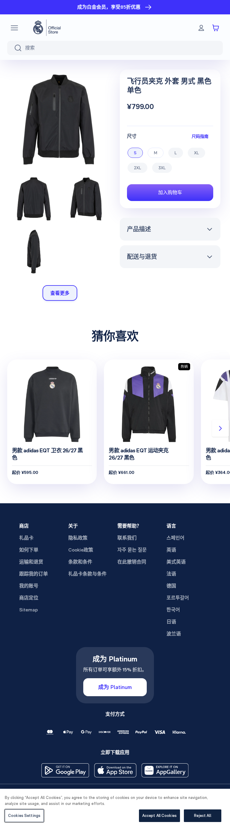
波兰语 (174, 634)
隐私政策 (77, 538)
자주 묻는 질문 (132, 550)
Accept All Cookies (159, 815)
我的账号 (28, 586)
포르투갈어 (178, 598)
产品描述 (139, 229)
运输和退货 (31, 562)
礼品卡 (26, 538)
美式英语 (176, 562)
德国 (171, 586)
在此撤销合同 (131, 562)
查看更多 (59, 293)
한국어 (173, 610)
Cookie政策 (80, 550)
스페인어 (175, 538)
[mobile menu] (14, 28)
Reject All (202, 815)
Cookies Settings (24, 815)
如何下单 (28, 550)
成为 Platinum (115, 687)
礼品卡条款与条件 (87, 574)
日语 (171, 622)
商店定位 (28, 598)
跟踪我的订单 (33, 574)
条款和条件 (80, 562)
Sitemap (28, 610)
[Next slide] (220, 428)
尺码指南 (200, 136)
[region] (115, 808)
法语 (171, 574)
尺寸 (132, 136)
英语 (171, 550)
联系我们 (127, 538)
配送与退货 (142, 256)
